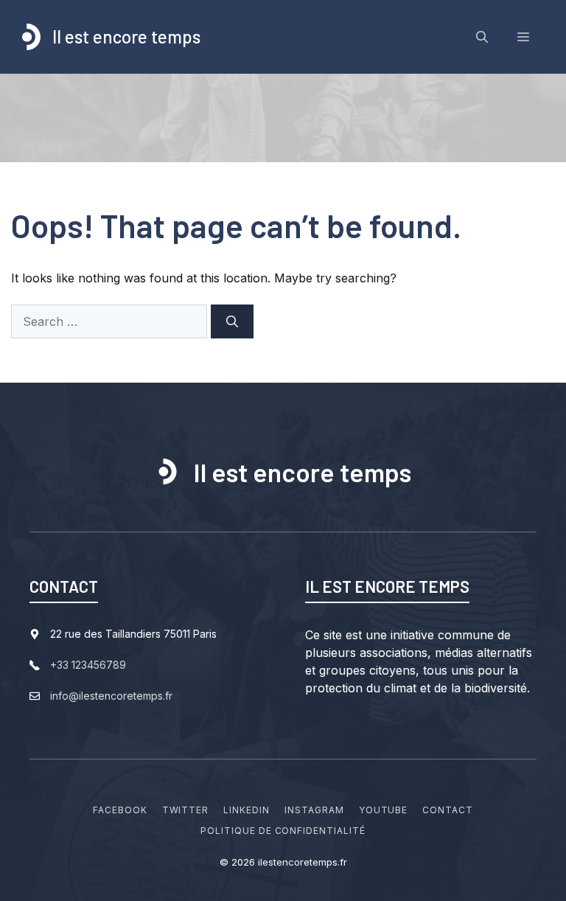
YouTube (383, 809)
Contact (447, 809)
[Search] (232, 321)
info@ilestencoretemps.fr (111, 695)
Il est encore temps (126, 36)
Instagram (314, 809)
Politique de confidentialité (283, 830)
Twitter (185, 809)
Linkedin (246, 809)
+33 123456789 (88, 664)
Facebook (120, 809)
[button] (482, 37)
